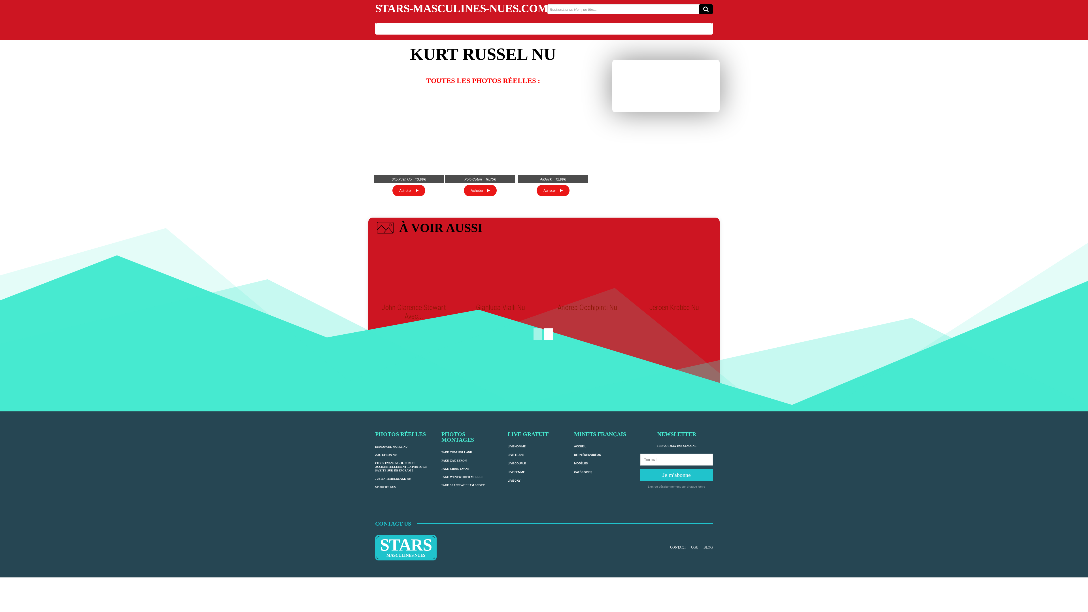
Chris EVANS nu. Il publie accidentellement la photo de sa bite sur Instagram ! (401, 467)
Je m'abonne (676, 475)
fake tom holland (456, 452)
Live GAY (514, 480)
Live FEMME (516, 472)
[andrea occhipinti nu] (587, 270)
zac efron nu (386, 454)
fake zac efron (454, 460)
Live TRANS (516, 454)
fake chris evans (455, 468)
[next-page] (548, 334)
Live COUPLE (517, 463)
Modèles (581, 463)
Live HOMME (517, 446)
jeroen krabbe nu (674, 307)
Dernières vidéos (587, 454)
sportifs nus (385, 486)
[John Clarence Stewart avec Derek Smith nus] (413, 270)
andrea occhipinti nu (587, 307)
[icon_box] (429, 229)
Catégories (583, 472)
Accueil (580, 446)
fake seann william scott (463, 485)
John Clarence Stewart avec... (414, 311)
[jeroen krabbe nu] (674, 270)
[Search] (706, 9)
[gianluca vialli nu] (500, 270)
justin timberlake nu (393, 478)
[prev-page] (538, 334)
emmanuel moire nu (391, 446)
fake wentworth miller (462, 477)
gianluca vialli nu (500, 307)
